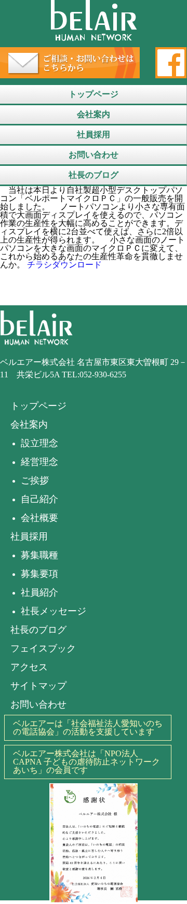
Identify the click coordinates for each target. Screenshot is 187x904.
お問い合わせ (93, 154)
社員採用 (93, 134)
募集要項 (39, 574)
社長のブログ (93, 175)
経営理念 (39, 462)
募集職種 (39, 555)
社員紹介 (39, 592)
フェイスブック (43, 648)
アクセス (29, 667)
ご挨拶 (35, 480)
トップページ (93, 94)
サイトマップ (38, 686)
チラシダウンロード (64, 264)
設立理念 (39, 443)
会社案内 (93, 114)
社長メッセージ (53, 611)
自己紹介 (39, 499)
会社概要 (39, 518)
